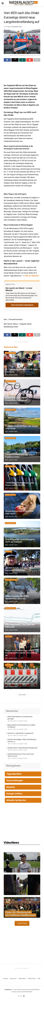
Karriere (5, 978)
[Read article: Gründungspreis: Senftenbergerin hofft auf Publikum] (22, 534)
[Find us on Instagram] (21, 996)
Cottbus (8, 636)
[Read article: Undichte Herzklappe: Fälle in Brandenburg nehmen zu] (22, 392)
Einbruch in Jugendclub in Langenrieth (20, 733)
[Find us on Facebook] (18, 996)
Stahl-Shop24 (35, 989)
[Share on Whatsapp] (22, 60)
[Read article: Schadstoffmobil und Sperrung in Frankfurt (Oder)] (22, 449)
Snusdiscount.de (17, 991)
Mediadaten (22, 978)
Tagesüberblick (13, 774)
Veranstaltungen (14, 780)
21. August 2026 (11, 658)
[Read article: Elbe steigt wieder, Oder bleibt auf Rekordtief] (22, 619)
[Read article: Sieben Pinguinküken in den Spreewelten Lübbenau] (22, 591)
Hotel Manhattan (27, 991)
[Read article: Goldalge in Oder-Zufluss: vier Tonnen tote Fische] (22, 421)
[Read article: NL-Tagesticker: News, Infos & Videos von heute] (22, 364)
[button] (22, 862)
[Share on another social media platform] (37, 60)
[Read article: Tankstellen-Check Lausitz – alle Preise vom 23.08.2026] (22, 477)
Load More (22, 694)
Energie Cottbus (14, 793)
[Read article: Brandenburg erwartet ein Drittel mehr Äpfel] (22, 506)
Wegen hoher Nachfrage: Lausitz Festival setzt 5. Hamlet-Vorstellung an (21, 652)
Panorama (9, 665)
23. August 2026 (11, 375)
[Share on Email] (29, 60)
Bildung (8, 551)
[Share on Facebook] (7, 60)
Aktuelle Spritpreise (16, 800)
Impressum (13, 978)
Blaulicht (10, 787)
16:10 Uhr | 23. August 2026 (18, 744)
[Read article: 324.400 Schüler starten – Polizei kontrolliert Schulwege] (22, 562)
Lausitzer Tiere (11, 579)
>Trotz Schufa (16, 989)
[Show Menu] (3, 3)
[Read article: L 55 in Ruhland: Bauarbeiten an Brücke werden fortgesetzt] (22, 676)
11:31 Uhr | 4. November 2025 (13, 26)
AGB (39, 978)
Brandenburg (10, 353)
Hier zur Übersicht (32, 276)
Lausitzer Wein (26, 989)
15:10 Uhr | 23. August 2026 (18, 758)
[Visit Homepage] (23, 3)
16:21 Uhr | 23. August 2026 (18, 729)
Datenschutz (32, 978)
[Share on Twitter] (15, 60)
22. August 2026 (11, 516)
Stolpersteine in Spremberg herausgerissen (22, 748)
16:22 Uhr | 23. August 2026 (18, 721)
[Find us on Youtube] (24, 996)
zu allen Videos (22, 923)
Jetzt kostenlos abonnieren (22, 305)
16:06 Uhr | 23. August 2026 (18, 750)
